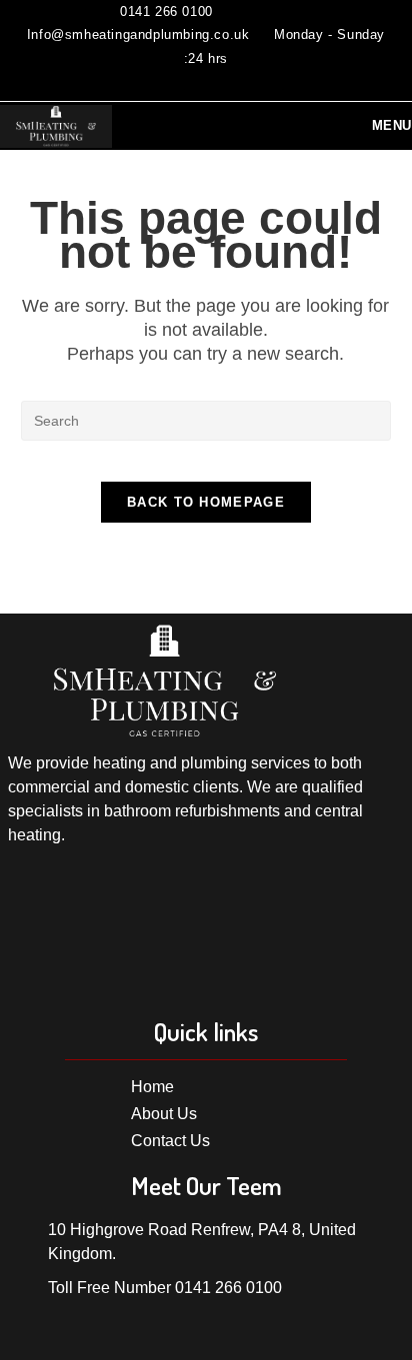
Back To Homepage (206, 502)
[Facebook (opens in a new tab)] (191, 81)
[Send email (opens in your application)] (218, 81)
